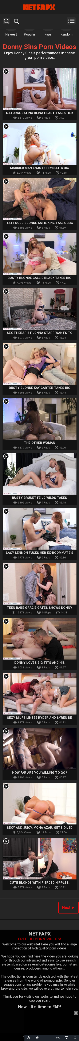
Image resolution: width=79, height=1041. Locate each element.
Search (6, 21)
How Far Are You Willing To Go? (39, 773)
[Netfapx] (39, 7)
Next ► (68, 907)
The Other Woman (39, 443)
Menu (71, 21)
